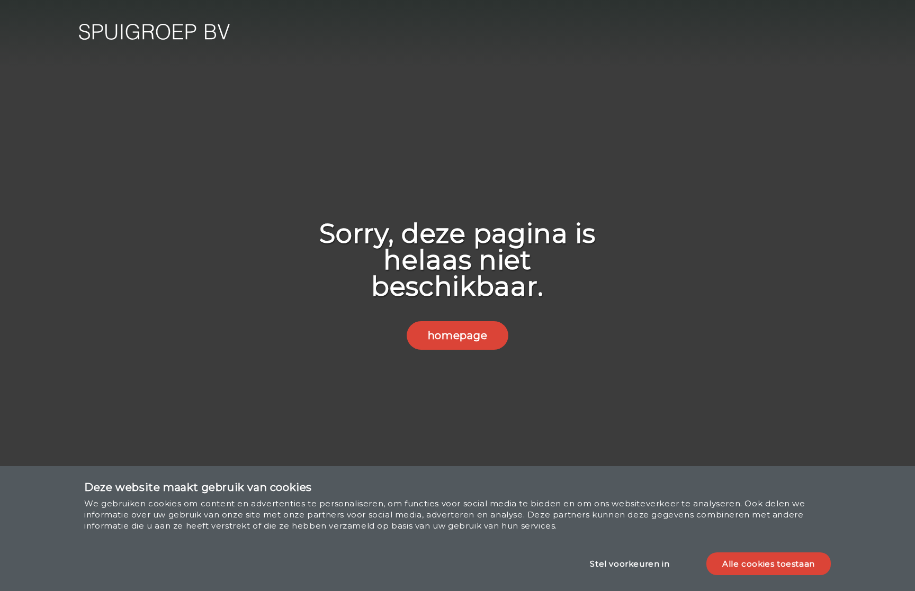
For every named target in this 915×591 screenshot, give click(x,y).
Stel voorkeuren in (629, 564)
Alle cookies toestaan (768, 564)
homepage (457, 335)
